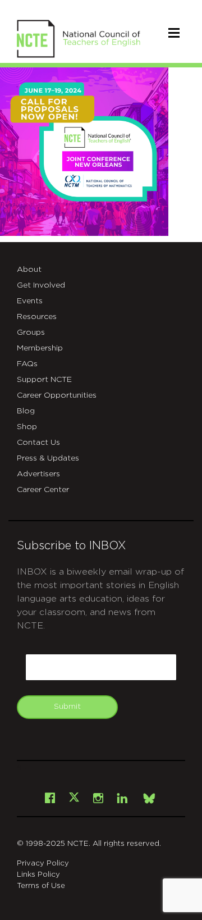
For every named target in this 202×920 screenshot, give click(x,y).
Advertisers (38, 474)
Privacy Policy (43, 863)
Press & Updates (48, 458)
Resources (37, 317)
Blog (26, 411)
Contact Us (38, 443)
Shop (27, 427)
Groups (31, 332)
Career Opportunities (57, 395)
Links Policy (38, 874)
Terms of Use (41, 886)
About (29, 270)
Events (30, 301)
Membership (40, 348)
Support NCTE (44, 380)
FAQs (27, 364)
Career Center (43, 490)
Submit (67, 707)
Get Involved (41, 285)
